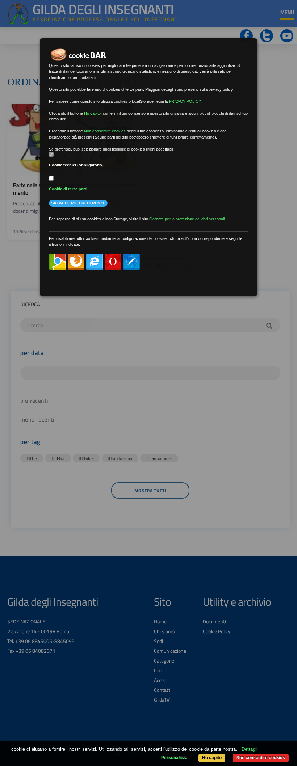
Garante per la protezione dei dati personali (187, 219)
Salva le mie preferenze (78, 203)
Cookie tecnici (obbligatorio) (76, 165)
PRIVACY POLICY (185, 101)
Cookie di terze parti (68, 189)
